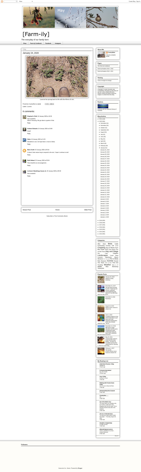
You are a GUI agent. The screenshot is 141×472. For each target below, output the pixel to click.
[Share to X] (49, 104)
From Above (112, 249)
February (103, 145)
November (103, 125)
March (102, 143)
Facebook (48, 43)
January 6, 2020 (104, 205)
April (102, 141)
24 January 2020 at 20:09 (45, 128)
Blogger (80, 468)
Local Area (114, 255)
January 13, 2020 (105, 190)
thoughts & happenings (106, 423)
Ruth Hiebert (31, 160)
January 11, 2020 (104, 194)
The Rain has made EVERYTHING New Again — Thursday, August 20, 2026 (108, 417)
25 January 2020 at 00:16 (42, 149)
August (103, 132)
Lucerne (29, 106)
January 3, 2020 (104, 212)
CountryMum (111, 52)
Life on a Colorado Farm (106, 414)
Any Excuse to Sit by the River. (107, 385)
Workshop (115, 266)
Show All (116, 435)
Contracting (101, 245)
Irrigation (115, 253)
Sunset (116, 261)
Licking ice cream (104, 378)
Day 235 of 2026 (103, 371)
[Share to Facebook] (51, 104)
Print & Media (114, 259)
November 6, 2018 (110, 297)
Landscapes (103, 255)
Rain (99, 261)
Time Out (115, 262)
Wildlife (100, 266)
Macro (116, 257)
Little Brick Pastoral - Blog (107, 364)
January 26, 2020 (105, 161)
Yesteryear (101, 268)
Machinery (108, 257)
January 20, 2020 (105, 174)
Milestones (100, 259)
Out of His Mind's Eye (105, 402)
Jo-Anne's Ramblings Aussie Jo (36, 171)
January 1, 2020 (104, 217)
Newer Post (27, 210)
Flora (106, 249)
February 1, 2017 (109, 348)
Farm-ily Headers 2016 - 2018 (105, 68)
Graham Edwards (32, 128)
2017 (100, 225)
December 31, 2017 (110, 286)
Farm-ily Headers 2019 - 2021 (105, 71)
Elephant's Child (32, 116)
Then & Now (108, 262)
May (102, 139)
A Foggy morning (103, 424)
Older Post (87, 210)
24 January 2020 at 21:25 (38, 139)
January (103, 148)
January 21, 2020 (105, 172)
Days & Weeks (110, 247)
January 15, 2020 (105, 185)
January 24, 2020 (105, 165)
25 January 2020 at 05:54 (42, 160)
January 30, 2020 (105, 152)
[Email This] (46, 104)
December (103, 123)
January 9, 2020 (104, 199)
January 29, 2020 (105, 154)
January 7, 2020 (104, 203)
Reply (29, 123)
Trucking (100, 265)
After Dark (102, 244)
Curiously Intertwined (105, 370)
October (103, 127)
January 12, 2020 (105, 192)
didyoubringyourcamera (106, 429)
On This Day (106, 258)
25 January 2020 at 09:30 (54, 171)
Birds (110, 244)
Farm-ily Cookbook (36, 43)
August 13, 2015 (109, 306)
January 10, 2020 (105, 197)
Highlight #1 (102, 365)
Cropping (101, 248)
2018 (100, 222)
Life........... (102, 397)
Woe (107, 266)
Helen (29, 139)
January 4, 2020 (104, 210)
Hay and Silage (112, 251)
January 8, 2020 (104, 201)
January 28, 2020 (105, 156)
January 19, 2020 (105, 176)
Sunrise (110, 261)
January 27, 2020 (105, 158)
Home (57, 210)
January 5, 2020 (104, 208)
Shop (24, 43)
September (104, 130)
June (102, 136)
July (102, 134)
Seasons (103, 261)
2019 (100, 220)
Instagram (58, 43)
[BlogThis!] (48, 104)
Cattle (116, 244)
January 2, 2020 (104, 215)
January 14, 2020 (105, 188)
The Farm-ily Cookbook (104, 66)
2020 (100, 121)
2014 (100, 231)
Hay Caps (103, 253)
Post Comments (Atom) (61, 216)
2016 (100, 227)
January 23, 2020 (105, 167)
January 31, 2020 (105, 150)
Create (116, 245)
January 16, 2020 (105, 183)
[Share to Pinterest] (53, 104)
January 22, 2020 (105, 170)
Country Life (110, 245)
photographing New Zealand (107, 390)
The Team (101, 262)
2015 (100, 229)
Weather (107, 265)
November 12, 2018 (110, 326)
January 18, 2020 (105, 179)
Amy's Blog (103, 376)
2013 (100, 234)
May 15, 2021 (109, 337)
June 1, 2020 (108, 315)
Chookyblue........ (104, 395)
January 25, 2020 (105, 163)
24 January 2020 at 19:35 (45, 116)
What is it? (115, 265)
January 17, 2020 (105, 181)
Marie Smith (31, 149)
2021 (100, 119)
